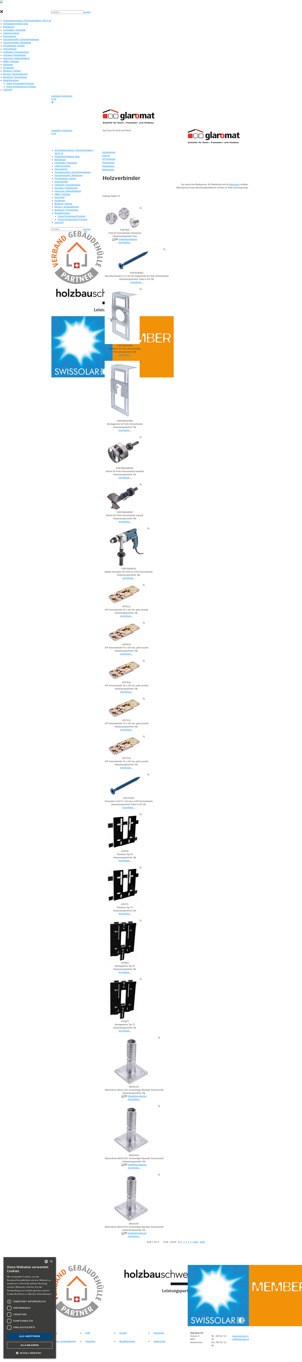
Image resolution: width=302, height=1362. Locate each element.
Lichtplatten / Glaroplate (14, 30)
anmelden (56, 96)
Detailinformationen (128, 239)
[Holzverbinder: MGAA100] (131, 1061)
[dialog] (29, 1308)
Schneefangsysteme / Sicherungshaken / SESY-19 (27, 20)
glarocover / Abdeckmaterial (16, 58)
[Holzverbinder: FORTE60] (122, 217)
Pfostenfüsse (108, 162)
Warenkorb (234, 184)
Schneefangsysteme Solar (15, 24)
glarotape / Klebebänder (14, 55)
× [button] (51, 1261)
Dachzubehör (9, 36)
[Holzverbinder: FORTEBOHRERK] (122, 451)
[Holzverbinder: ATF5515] (123, 632)
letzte (202, 1242)
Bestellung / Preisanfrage (15, 77)
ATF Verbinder (109, 159)
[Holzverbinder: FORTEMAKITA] (126, 547)
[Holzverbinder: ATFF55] (122, 831)
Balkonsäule (108, 169)
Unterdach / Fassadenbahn (16, 52)
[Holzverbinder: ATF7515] (123, 708)
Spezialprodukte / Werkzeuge (17, 42)
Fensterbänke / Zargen (14, 46)
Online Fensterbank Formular (20, 83)
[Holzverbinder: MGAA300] (131, 1198)
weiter (195, 1242)
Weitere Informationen (39, 1293)
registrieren (67, 96)
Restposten (8, 68)
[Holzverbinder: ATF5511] (123, 594)
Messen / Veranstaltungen (15, 74)
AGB (87, 1333)
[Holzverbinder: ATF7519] (123, 746)
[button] (29, 1353)
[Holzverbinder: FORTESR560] (134, 259)
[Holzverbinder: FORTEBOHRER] (122, 497)
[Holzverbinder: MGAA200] (131, 1129)
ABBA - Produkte (11, 61)
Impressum (159, 1333)
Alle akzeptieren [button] (29, 1336)
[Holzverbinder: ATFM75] (122, 999)
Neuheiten (8, 64)
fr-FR (53, 99)
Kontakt (123, 1333)
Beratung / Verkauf (12, 71)
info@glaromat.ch (240, 1339)
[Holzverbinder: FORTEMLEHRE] (122, 390)
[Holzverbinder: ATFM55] (122, 940)
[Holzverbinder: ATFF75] (122, 884)
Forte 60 (106, 155)
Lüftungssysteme (11, 33)
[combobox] (46, 1261)
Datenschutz (160, 1341)
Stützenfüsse (108, 166)
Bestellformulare (11, 80)
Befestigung (9, 27)
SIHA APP (7, 90)
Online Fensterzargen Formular (21, 86)
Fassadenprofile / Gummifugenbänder (21, 39)
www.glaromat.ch (240, 1336)
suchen (87, 12)
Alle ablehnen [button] (30, 1345)
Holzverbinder (10, 49)
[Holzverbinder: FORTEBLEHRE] (122, 316)
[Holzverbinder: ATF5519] (123, 670)
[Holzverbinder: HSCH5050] (126, 785)
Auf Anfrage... (124, 242)
